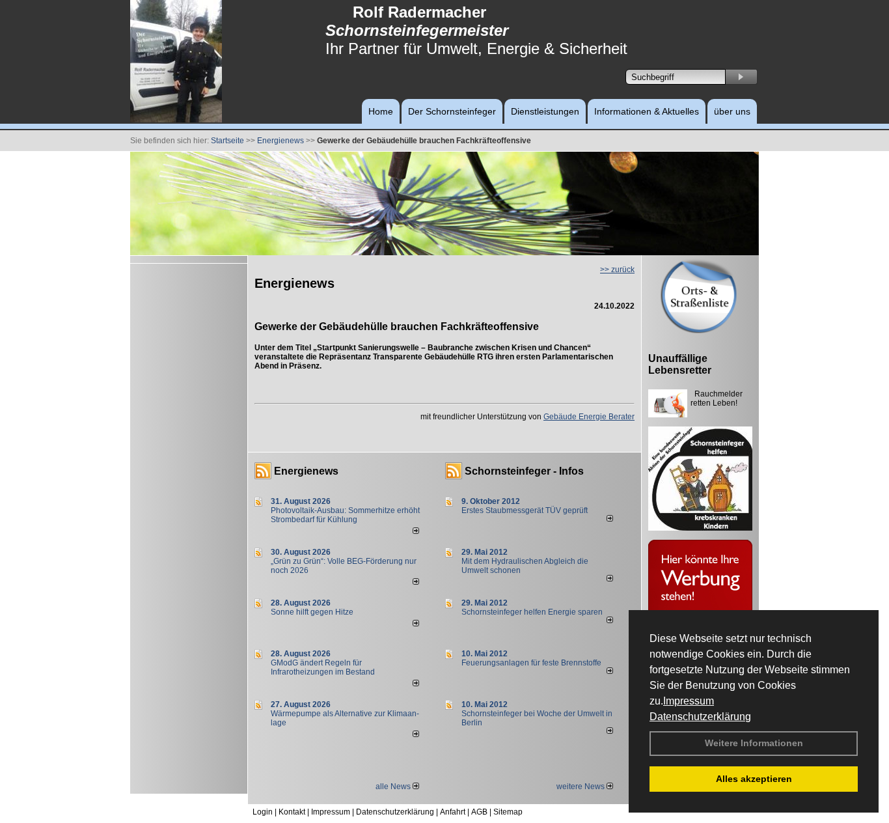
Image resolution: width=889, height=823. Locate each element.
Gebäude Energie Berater (589, 416)
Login (263, 811)
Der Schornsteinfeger (452, 111)
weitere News (581, 786)
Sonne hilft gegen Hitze (312, 612)
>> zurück (617, 269)
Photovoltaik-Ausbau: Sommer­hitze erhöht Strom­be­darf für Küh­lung (345, 515)
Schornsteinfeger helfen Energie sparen (532, 612)
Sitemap (508, 811)
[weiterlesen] (416, 531)
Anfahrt (452, 811)
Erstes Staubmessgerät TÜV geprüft (524, 510)
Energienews (306, 471)
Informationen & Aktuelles (646, 111)
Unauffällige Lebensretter (679, 364)
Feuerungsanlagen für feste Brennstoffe (531, 662)
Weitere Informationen (754, 743)
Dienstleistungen (545, 111)
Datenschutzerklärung (700, 716)
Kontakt (292, 811)
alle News (394, 786)
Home (380, 111)
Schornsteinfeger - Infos (524, 471)
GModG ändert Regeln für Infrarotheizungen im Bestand (323, 667)
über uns (732, 111)
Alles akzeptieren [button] (754, 779)
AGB (479, 811)
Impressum (688, 700)
